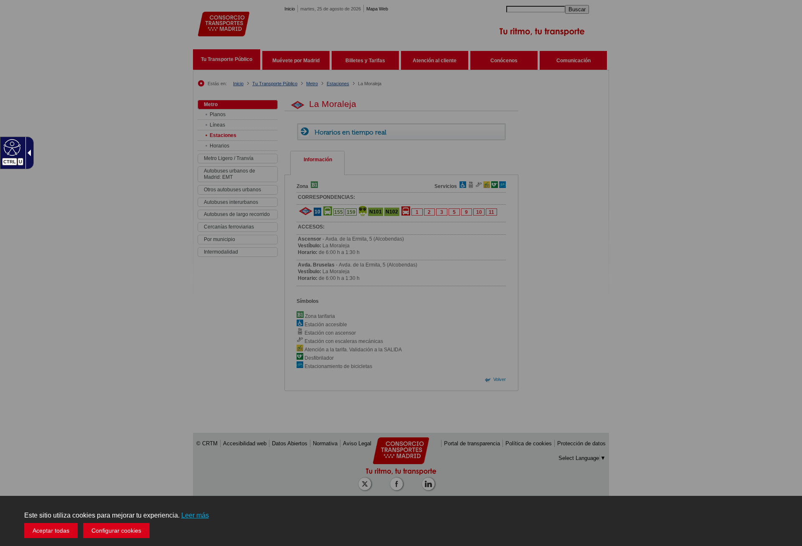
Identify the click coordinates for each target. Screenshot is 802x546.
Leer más (195, 515)
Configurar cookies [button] (116, 530)
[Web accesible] (11, 147)
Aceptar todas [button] (51, 530)
